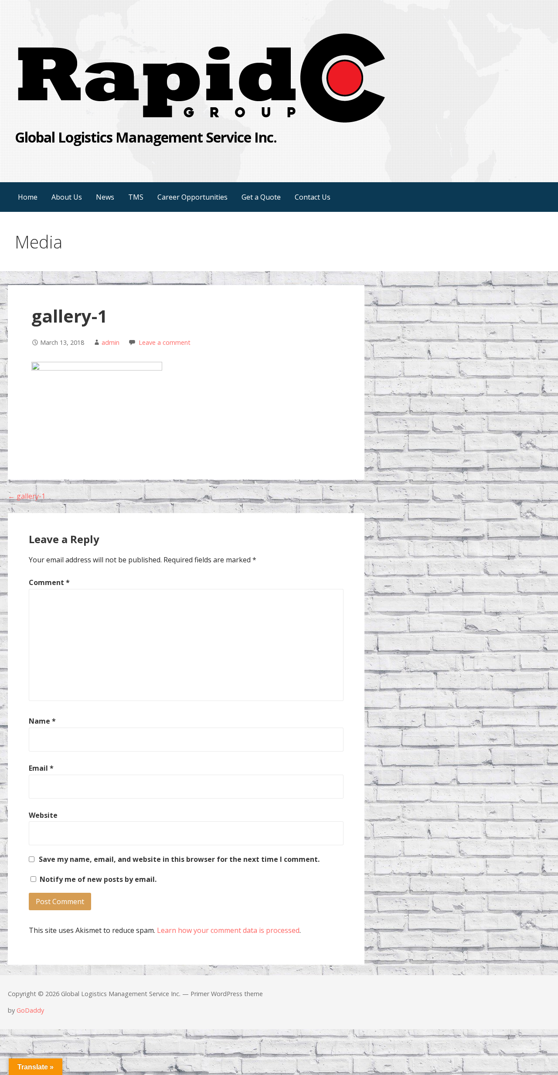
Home (27, 197)
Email (41, 768)
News (105, 197)
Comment (49, 582)
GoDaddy (30, 1010)
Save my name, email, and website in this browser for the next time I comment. (179, 859)
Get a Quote (261, 197)
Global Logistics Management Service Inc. (146, 137)
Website (43, 815)
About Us (66, 197)
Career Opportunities (192, 197)
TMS (135, 197)
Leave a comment (165, 342)
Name (42, 721)
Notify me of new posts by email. (98, 879)
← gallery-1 (26, 496)
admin (110, 342)
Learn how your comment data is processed (228, 930)
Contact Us (312, 197)
